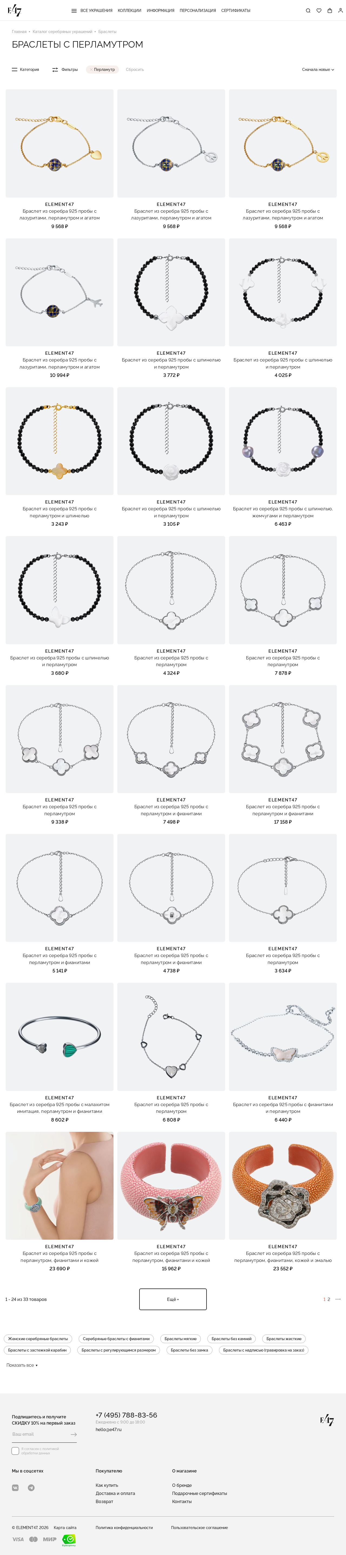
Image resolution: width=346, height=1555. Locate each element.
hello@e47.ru (109, 1429)
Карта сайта (65, 1528)
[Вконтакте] (15, 1487)
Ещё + (173, 1299)
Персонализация (198, 10)
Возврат (104, 1501)
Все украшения (95, 10)
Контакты (182, 1501)
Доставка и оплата (115, 1493)
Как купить (107, 1485)
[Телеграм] (31, 1487)
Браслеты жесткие (284, 1339)
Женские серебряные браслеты (38, 1339)
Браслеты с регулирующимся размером (119, 1350)
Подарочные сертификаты (199, 1493)
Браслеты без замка (189, 1350)
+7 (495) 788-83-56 (126, 1415)
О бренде (182, 1485)
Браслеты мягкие (181, 1339)
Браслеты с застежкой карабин (37, 1350)
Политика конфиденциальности (124, 1528)
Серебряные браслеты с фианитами (116, 1339)
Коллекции (129, 10)
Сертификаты (235, 10)
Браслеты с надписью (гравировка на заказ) (263, 1350)
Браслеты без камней (231, 1339)
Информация (160, 10)
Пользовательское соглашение (199, 1528)
